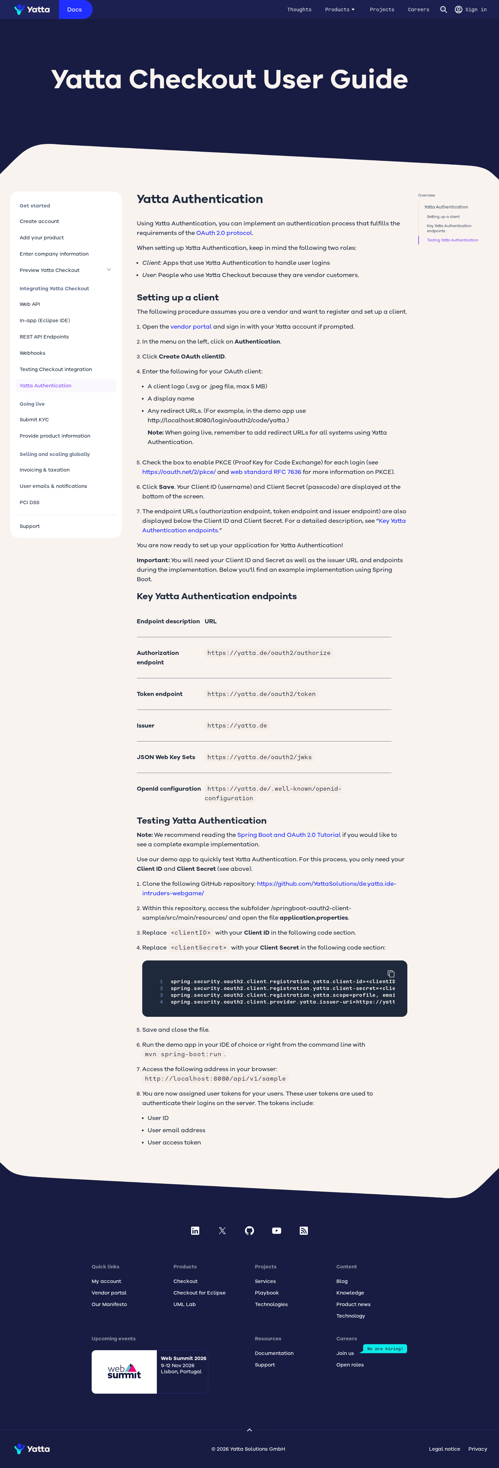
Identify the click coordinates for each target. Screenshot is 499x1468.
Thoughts (299, 9)
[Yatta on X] (222, 1230)
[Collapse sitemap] (249, 1430)
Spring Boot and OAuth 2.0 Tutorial (289, 835)
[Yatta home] (29, 9)
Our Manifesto (109, 1304)
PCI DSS (29, 502)
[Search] (444, 9)
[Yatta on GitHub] (249, 1230)
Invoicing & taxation (45, 470)
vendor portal (191, 326)
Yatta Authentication (45, 386)
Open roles (350, 1365)
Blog (342, 1281)
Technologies (271, 1304)
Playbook (267, 1293)
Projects (382, 9)
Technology (350, 1316)
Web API (30, 304)
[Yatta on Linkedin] (195, 1230)
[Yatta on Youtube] (276, 1230)
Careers (418, 9)
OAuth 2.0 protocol (224, 233)
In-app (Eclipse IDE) (45, 320)
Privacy (477, 1449)
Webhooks (32, 353)
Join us (345, 1353)
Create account (39, 221)
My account (106, 1281)
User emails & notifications (53, 486)
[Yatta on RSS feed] (303, 1230)
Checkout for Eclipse (199, 1293)
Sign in (476, 9)
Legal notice (444, 1449)
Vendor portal (109, 1293)
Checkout (185, 1281)
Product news (353, 1304)
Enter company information (54, 254)
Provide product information (55, 436)
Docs (74, 9)
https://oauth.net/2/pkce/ (179, 472)
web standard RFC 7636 (265, 472)
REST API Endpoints (44, 337)
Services (265, 1281)
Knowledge (350, 1293)
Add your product (42, 238)
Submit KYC (34, 420)
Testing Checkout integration (56, 369)
